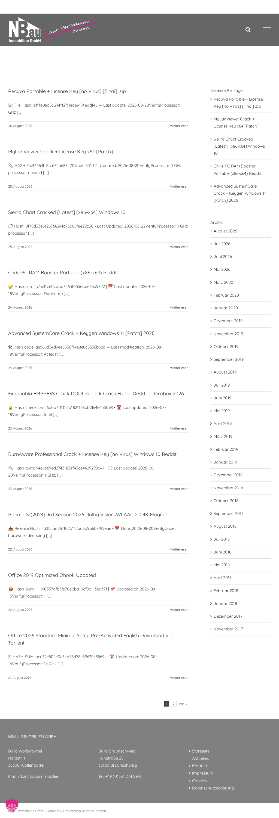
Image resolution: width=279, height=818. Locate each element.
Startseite (201, 751)
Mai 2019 (222, 410)
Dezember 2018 (228, 474)
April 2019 (223, 423)
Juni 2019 (222, 397)
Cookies (199, 780)
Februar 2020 (226, 295)
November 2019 (228, 333)
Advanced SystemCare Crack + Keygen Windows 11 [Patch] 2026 (81, 333)
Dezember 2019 (228, 320)
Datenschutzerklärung (213, 788)
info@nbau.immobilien (38, 776)
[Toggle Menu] (267, 29)
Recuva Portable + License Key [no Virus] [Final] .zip (67, 91)
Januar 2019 (225, 462)
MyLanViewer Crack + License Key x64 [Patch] (60, 151)
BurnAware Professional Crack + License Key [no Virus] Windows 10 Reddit (92, 454)
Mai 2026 (222, 269)
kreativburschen (93, 811)
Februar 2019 (226, 449)
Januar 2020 (226, 307)
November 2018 (228, 487)
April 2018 (223, 577)
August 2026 (225, 231)
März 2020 (223, 282)
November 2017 (228, 629)
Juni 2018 (222, 552)
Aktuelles (200, 758)
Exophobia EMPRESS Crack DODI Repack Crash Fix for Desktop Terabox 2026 (96, 393)
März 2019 (223, 436)
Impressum (202, 773)
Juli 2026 (222, 243)
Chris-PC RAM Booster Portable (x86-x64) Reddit (63, 272)
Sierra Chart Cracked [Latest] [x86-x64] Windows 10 (67, 212)
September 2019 (229, 359)
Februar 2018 (226, 590)
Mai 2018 (222, 564)
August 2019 (225, 372)
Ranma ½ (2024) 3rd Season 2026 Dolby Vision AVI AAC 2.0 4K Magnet (87, 514)
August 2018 (225, 526)
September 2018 (229, 513)
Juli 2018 (222, 539)
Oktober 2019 (226, 346)
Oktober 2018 (226, 500)
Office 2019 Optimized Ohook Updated (52, 575)
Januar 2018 (225, 603)
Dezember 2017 (228, 616)
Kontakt (199, 765)
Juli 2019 (222, 385)
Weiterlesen (179, 126)
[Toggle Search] (248, 29)
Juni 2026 (223, 256)
